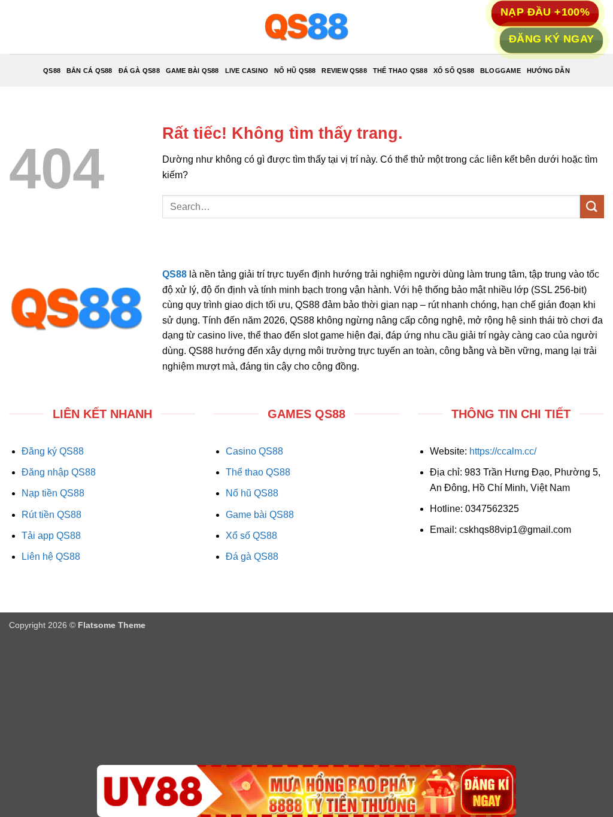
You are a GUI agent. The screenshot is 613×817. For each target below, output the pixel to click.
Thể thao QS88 (258, 472)
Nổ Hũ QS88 (294, 70)
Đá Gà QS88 (139, 70)
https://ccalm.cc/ (502, 451)
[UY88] (306, 791)
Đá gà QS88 (252, 556)
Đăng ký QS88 (53, 451)
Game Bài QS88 (192, 70)
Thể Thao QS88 (400, 70)
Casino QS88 (254, 451)
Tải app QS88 (51, 536)
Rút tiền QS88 (51, 515)
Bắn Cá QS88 (89, 70)
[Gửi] (592, 206)
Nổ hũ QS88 (252, 493)
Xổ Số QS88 (453, 70)
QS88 (51, 70)
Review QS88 (343, 70)
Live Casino (246, 70)
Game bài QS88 (260, 515)
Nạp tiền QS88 (53, 493)
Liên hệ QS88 (51, 556)
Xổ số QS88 (251, 536)
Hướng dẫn (548, 70)
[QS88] (306, 27)
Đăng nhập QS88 (59, 472)
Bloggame (500, 70)
